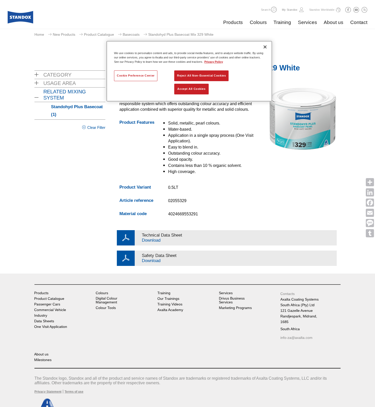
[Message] (370, 223)
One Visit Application (50, 327)
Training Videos (169, 304)
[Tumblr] (370, 233)
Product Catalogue (99, 34)
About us (333, 22)
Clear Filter (96, 127)
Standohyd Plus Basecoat (77, 110)
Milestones (43, 360)
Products (233, 22)
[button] (274, 10)
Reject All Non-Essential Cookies (201, 75)
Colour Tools (106, 308)
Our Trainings (168, 299)
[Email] (370, 213)
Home (39, 34)
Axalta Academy (170, 310)
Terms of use (74, 391)
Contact (358, 22)
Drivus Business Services (232, 300)
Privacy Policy (213, 61)
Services (307, 22)
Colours (258, 22)
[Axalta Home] (20, 18)
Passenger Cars (47, 304)
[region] (189, 71)
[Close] (265, 47)
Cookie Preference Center (136, 75)
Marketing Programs (235, 308)
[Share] (370, 182)
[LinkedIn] (370, 192)
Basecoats (131, 34)
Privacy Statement (47, 391)
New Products (64, 34)
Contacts (287, 294)
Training (282, 22)
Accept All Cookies (191, 88)
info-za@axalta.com (296, 338)
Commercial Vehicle (50, 310)
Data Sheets (44, 321)
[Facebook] (370, 203)
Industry (40, 315)
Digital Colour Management (106, 300)
